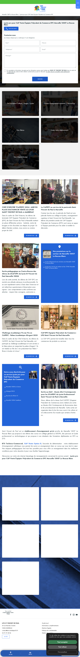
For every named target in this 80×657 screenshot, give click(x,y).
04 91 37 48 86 (6, 633)
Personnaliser (62, 652)
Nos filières (20, 130)
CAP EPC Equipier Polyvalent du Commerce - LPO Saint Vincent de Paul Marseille (59, 334)
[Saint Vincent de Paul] (40, 8)
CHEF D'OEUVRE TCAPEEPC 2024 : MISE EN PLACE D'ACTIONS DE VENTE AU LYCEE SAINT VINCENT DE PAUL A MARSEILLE (19, 209)
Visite (30, 653)
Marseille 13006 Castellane (13, 400)
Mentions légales (46, 628)
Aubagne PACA (10, 391)
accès (10, 653)
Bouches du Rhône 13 (12, 396)
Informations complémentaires (50, 625)
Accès (6, 636)
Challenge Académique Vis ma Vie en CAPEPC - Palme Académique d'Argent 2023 (20, 334)
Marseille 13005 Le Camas (13, 387)
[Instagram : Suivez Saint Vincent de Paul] (73, 614)
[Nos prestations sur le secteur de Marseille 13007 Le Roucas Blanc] (47, 254)
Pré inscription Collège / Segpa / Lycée (20, 103)
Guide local (45, 623)
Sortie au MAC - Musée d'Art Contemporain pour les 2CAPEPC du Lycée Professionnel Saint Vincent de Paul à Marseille (58, 394)
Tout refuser (62, 647)
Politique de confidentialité (49, 630)
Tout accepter (62, 642)
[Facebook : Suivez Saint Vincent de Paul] (70, 614)
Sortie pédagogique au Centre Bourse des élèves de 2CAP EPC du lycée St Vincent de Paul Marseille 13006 (19, 273)
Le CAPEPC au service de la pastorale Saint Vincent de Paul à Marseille (58, 208)
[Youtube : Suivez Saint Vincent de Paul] (76, 614)
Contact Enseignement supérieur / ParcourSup (59, 103)
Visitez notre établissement (59, 130)
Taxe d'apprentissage (21, 157)
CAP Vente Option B (32, 443)
